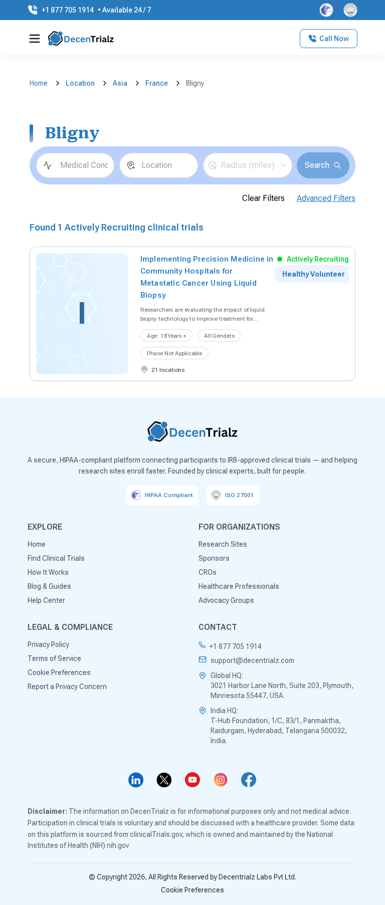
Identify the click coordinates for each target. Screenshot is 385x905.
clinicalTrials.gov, (157, 834)
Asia (120, 83)
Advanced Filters (326, 198)
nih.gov (118, 845)
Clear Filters (263, 198)
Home (39, 83)
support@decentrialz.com (252, 660)
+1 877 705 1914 (236, 646)
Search (317, 165)
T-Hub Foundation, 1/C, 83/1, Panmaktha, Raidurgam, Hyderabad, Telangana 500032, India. (279, 731)
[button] (248, 165)
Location (80, 83)
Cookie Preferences (192, 890)
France (156, 83)
